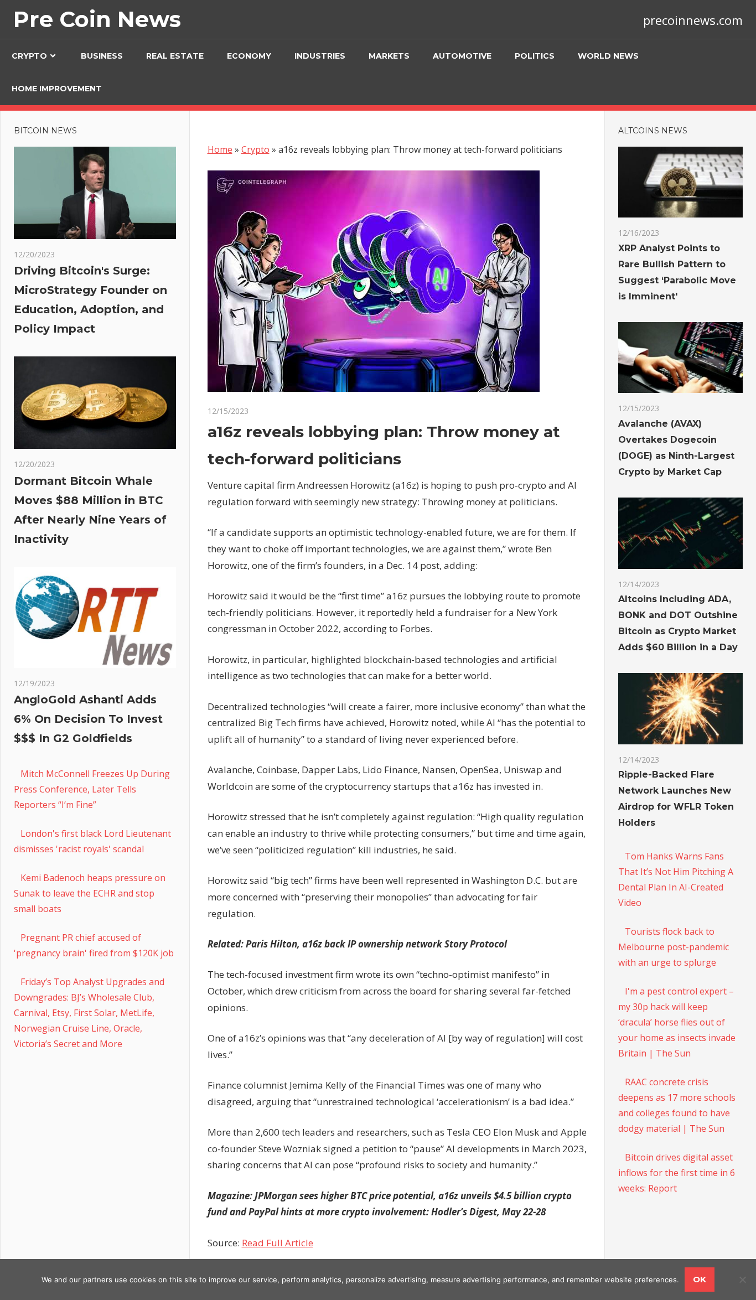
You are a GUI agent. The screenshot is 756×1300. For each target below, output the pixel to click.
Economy (249, 56)
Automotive (462, 56)
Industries (319, 56)
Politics (535, 56)
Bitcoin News (45, 131)
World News (608, 56)
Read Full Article (277, 1242)
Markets (389, 56)
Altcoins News (652, 131)
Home (220, 149)
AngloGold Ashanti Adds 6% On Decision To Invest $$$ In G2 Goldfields (88, 719)
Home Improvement (57, 89)
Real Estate (175, 56)
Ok (699, 1279)
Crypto (29, 56)
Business (102, 56)
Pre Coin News (97, 19)
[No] (742, 1279)
